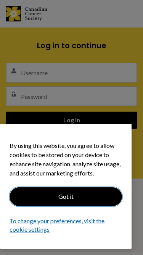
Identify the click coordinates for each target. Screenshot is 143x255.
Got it (66, 196)
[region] (66, 186)
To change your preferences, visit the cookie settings (57, 225)
